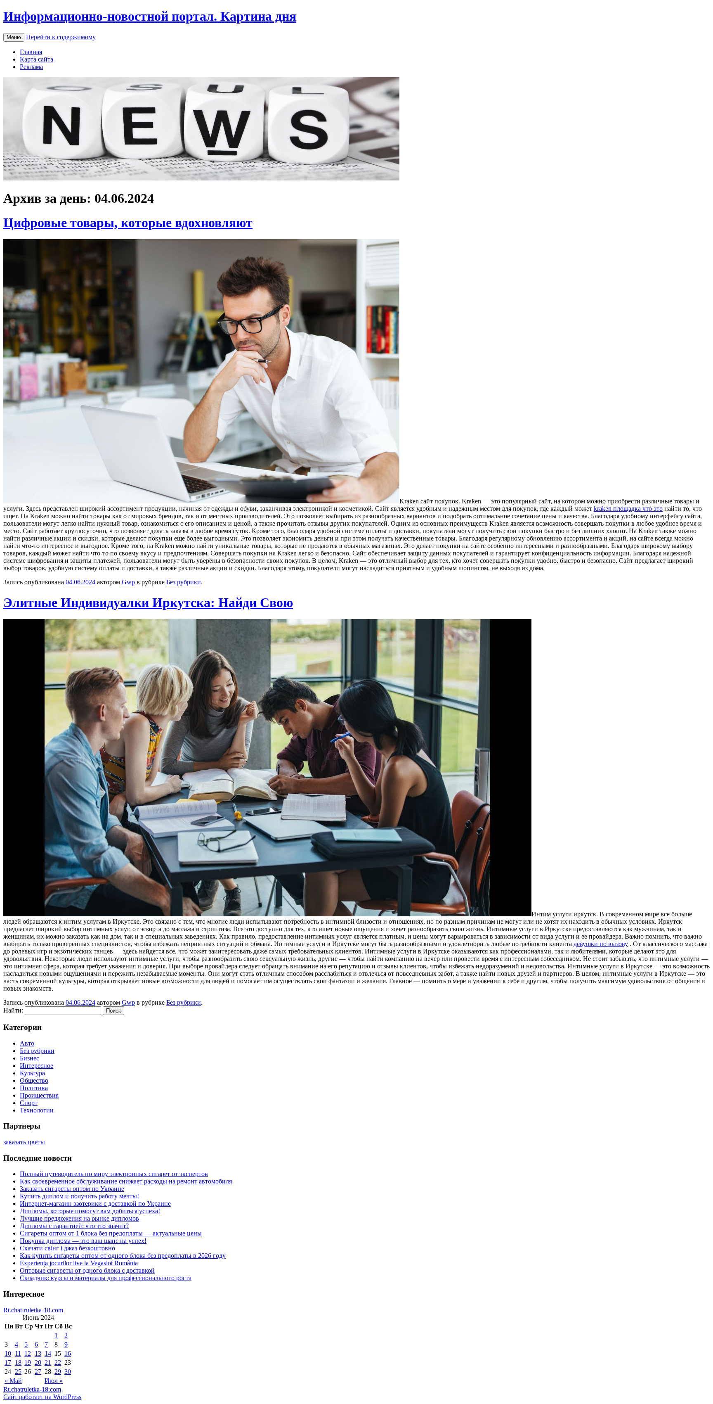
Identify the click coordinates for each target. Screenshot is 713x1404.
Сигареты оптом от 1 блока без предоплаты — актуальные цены (111, 1233)
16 (67, 1353)
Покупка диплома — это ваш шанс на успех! (83, 1240)
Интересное (36, 1065)
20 (38, 1362)
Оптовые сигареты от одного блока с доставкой (87, 1270)
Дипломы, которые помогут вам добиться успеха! (90, 1210)
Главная (31, 51)
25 (18, 1371)
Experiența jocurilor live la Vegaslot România (79, 1262)
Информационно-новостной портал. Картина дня (149, 16)
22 (57, 1362)
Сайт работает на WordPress (42, 1396)
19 (27, 1362)
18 (18, 1362)
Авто (27, 1043)
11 (18, 1353)
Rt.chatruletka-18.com (32, 1389)
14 (48, 1353)
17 (8, 1362)
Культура (32, 1073)
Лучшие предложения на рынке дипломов (79, 1218)
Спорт (29, 1102)
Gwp (128, 582)
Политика (34, 1087)
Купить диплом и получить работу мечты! (79, 1196)
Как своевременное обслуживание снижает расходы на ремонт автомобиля (126, 1181)
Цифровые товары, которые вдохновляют (128, 222)
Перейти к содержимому (61, 36)
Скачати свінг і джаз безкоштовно (67, 1248)
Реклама (31, 66)
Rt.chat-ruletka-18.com (33, 1310)
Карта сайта (36, 59)
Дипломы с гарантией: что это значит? (74, 1225)
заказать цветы (24, 1141)
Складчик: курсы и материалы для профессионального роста (105, 1277)
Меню (14, 37)
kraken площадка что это (628, 508)
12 (27, 1353)
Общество (34, 1080)
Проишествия (39, 1095)
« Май (13, 1380)
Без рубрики (183, 582)
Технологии (37, 1110)
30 (67, 1371)
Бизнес (29, 1058)
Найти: (13, 1010)
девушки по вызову (601, 943)
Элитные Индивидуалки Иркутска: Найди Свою (148, 602)
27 (38, 1371)
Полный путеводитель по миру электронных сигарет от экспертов (114, 1173)
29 (57, 1371)
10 (8, 1353)
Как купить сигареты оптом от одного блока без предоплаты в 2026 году (123, 1255)
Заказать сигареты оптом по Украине (72, 1188)
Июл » (54, 1380)
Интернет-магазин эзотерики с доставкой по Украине (95, 1203)
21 (48, 1362)
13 (38, 1353)
